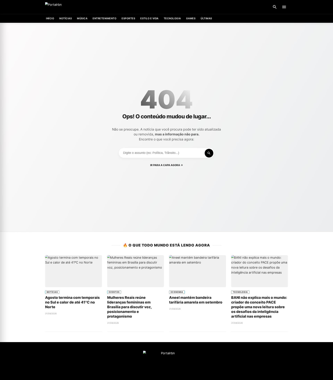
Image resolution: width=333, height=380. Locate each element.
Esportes (128, 18)
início (50, 18)
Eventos (114, 292)
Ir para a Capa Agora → (166, 165)
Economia (177, 292)
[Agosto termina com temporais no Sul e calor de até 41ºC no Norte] (73, 271)
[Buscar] (275, 7)
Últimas (206, 18)
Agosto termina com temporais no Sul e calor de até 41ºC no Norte (72, 302)
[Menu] (284, 7)
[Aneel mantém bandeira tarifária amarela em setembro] (197, 271)
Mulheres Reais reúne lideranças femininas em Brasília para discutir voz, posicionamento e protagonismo (129, 306)
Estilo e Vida (149, 18)
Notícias (65, 18)
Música (82, 18)
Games (191, 18)
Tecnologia (172, 18)
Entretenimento (104, 18)
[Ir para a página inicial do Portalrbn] (66, 7)
